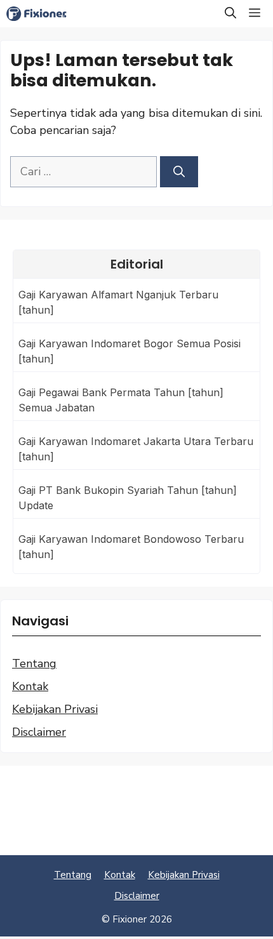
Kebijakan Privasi (55, 709)
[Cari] (179, 171)
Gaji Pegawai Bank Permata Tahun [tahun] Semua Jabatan (120, 400)
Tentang (34, 663)
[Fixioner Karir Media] (42, 13)
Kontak (30, 686)
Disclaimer (39, 732)
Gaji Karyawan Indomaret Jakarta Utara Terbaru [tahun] (135, 449)
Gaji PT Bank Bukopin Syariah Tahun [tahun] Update (127, 498)
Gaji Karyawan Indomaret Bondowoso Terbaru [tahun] (131, 547)
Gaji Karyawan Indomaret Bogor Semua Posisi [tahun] (129, 351)
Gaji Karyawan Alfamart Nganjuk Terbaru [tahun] (118, 302)
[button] (230, 13)
